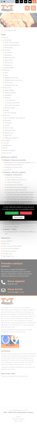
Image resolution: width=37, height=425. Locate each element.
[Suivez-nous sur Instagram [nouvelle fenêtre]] (21, 1)
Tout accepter (12, 213)
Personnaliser (18, 217)
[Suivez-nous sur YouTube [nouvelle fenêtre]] (30, 1)
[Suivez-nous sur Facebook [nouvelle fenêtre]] (17, 1)
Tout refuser (26, 213)
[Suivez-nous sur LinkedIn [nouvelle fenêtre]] (25, 1)
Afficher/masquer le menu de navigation (34, 1)
